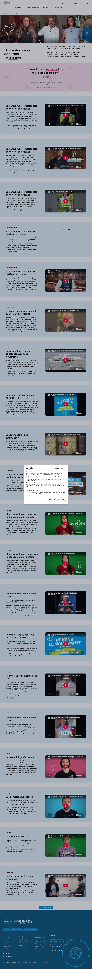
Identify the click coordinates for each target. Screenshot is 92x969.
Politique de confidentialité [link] (46, 502)
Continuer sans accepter (59, 468)
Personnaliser (51, 499)
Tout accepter (61, 499)
